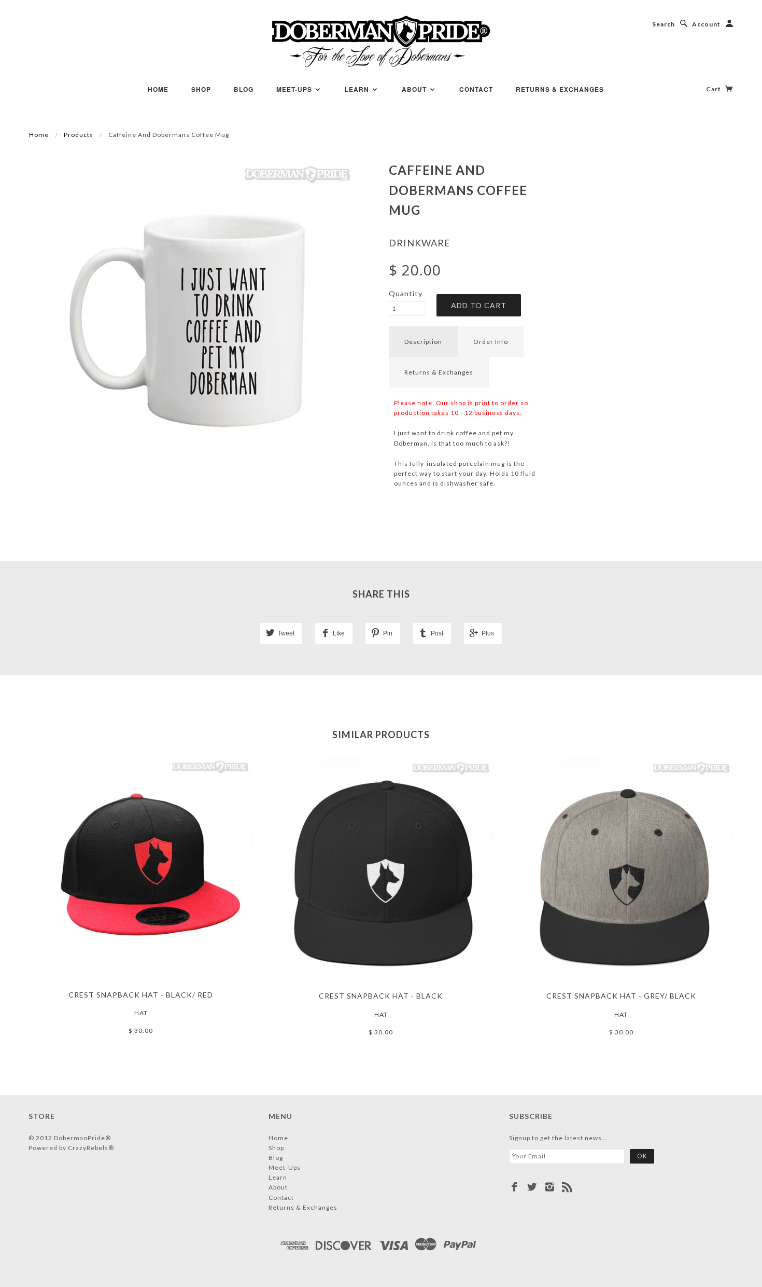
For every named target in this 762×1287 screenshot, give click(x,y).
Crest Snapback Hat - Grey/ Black (621, 995)
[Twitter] (532, 1187)
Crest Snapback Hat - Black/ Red (140, 994)
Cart (714, 89)
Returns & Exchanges (560, 89)
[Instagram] (549, 1187)
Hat (141, 1013)
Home (158, 89)
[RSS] (567, 1187)
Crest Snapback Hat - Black (381, 995)
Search (663, 24)
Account (706, 24)
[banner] (381, 41)
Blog (243, 89)
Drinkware (419, 242)
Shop (201, 89)
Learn (358, 89)
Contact (476, 89)
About (415, 89)
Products (78, 135)
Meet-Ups (295, 89)
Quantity (405, 293)
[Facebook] (514, 1187)
